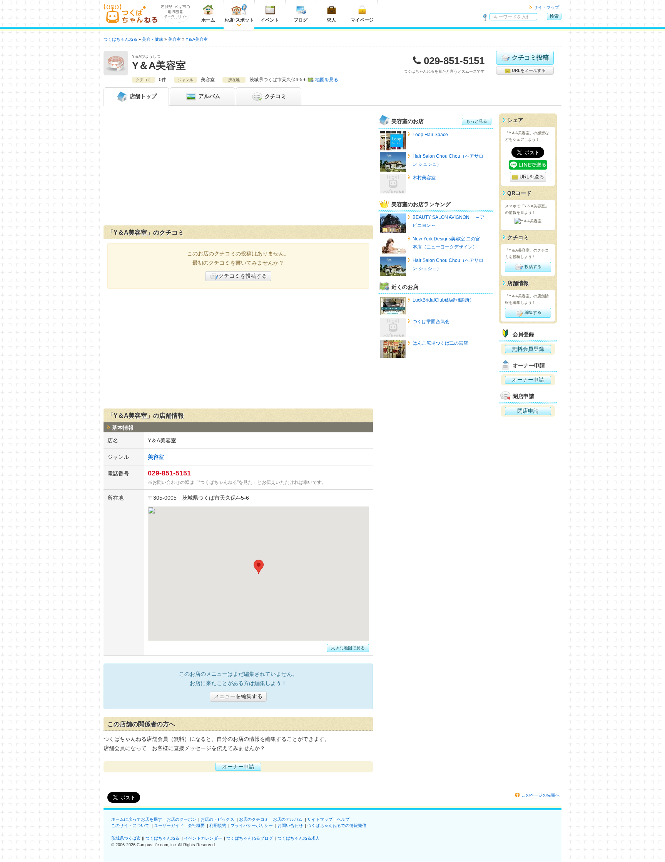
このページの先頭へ (540, 795)
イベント (270, 20)
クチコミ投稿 (530, 57)
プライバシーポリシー (252, 825)
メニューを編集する (238, 696)
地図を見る (326, 79)
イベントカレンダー (203, 838)
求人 (331, 20)
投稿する (532, 266)
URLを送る (531, 177)
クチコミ (274, 96)
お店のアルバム (287, 819)
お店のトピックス (217, 819)
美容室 (156, 457)
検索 (554, 16)
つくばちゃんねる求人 (298, 838)
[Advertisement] (238, 167)
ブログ (300, 20)
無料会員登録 (528, 349)
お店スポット (239, 20)
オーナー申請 (238, 767)
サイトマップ (546, 7)
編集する (532, 312)
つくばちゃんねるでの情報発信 (336, 825)
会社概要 (196, 825)
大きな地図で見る (348, 647)
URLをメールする (528, 70)
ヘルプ (343, 819)
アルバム (208, 96)
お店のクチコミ (254, 819)
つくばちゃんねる (162, 838)
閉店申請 (528, 411)
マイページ (362, 20)
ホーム (208, 20)
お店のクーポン (181, 819)
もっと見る (476, 121)
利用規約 (217, 825)
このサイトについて (130, 825)
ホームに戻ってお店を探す (136, 819)
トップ (143, 96)
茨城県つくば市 (126, 838)
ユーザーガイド (169, 825)
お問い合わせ (290, 825)
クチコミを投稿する (243, 276)
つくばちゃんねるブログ (249, 838)
